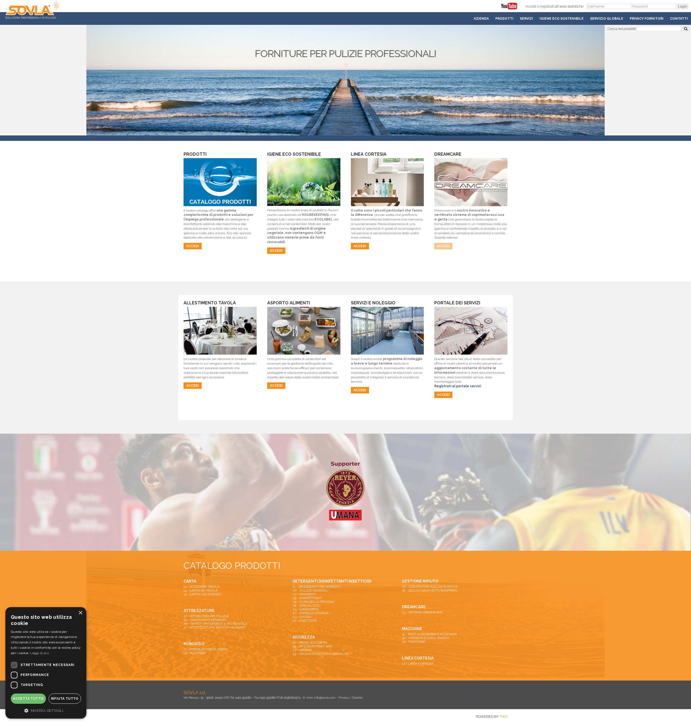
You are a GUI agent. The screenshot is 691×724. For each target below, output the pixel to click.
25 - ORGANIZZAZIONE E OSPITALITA (320, 654)
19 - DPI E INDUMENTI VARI (313, 646)
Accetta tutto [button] (28, 699)
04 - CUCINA (302, 617)
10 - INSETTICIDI (305, 621)
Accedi (530, 6)
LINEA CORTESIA (417, 658)
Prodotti (504, 19)
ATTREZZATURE (199, 611)
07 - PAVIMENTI (304, 594)
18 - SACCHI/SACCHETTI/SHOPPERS (429, 590)
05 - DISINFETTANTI (307, 598)
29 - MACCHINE (413, 642)
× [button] (80, 613)
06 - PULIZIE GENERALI (310, 590)
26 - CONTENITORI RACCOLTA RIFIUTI (430, 587)
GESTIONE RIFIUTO (420, 581)
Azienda (481, 19)
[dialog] (45, 663)
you (476, 696)
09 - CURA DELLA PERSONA (313, 602)
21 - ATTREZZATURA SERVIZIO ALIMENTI (215, 627)
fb (488, 696)
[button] (46, 710)
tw (463, 696)
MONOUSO (194, 644)
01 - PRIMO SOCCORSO (310, 642)
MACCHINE (412, 629)
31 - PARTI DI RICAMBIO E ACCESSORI (429, 634)
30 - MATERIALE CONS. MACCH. (426, 638)
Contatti (679, 19)
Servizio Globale (606, 19)
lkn (500, 696)
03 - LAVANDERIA (306, 609)
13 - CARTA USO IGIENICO (202, 594)
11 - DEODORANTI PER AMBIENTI (317, 587)
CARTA (190, 581)
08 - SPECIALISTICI (307, 605)
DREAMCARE (414, 607)
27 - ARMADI (302, 650)
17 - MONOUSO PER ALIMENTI (206, 649)
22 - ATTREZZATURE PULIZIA (206, 616)
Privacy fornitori (646, 19)
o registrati (545, 6)
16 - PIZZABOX (195, 653)
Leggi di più (39, 653)
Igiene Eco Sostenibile (562, 19)
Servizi (526, 19)
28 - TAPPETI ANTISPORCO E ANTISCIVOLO (215, 624)
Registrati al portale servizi (457, 386)
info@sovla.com (325, 697)
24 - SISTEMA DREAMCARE (422, 612)
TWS (503, 717)
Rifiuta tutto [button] (65, 699)
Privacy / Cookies (350, 697)
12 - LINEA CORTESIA (417, 663)
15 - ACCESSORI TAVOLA (201, 587)
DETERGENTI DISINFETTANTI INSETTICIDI (332, 581)
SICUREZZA (304, 637)
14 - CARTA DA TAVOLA (201, 590)
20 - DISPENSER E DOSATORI (205, 620)
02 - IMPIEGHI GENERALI (311, 613)
